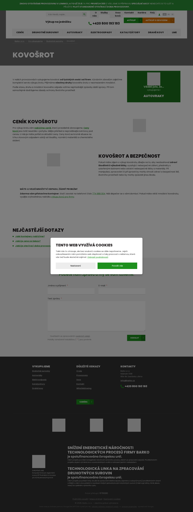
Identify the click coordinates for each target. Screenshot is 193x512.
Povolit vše (117, 265)
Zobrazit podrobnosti (97, 257)
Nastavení (75, 265)
